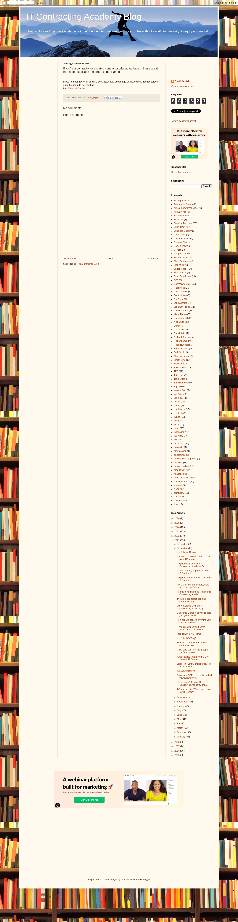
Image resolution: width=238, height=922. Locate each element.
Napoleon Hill (181, 318)
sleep (176, 489)
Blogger (146, 879)
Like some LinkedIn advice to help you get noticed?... (194, 614)
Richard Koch (181, 341)
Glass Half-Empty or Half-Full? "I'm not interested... (194, 665)
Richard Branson (182, 337)
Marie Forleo (180, 314)
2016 (177, 751)
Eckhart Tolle (180, 257)
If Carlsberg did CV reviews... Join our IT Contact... (194, 690)
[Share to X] (113, 98)
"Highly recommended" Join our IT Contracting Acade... (194, 593)
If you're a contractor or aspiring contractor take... (192, 644)
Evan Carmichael (182, 276)
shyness (178, 485)
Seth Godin (179, 352)
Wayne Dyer (180, 390)
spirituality (179, 493)
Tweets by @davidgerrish (184, 121)
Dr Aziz (177, 250)
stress (177, 496)
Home (112, 258)
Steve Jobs (179, 363)
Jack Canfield (181, 291)
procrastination (181, 466)
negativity (179, 447)
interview (178, 436)
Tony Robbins (181, 382)
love (176, 439)
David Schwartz (182, 238)
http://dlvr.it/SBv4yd (186, 670)
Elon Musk (179, 265)
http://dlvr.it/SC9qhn (74, 88)
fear (176, 420)
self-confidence (181, 481)
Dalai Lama (180, 234)
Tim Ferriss (179, 379)
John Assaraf (180, 303)
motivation (179, 443)
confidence (179, 409)
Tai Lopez (179, 375)
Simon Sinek (180, 360)
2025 (177, 523)
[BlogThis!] (109, 98)
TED (176, 371)
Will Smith (179, 394)
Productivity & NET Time (189, 634)
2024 (177, 527)
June (180, 715)
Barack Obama (181, 215)
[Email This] (106, 98)
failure (177, 417)
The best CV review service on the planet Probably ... (194, 558)
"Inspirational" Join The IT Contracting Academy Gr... (191, 565)
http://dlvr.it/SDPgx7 (186, 552)
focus (176, 424)
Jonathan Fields (182, 307)
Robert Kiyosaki (182, 345)
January (181, 736)
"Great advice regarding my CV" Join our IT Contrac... (193, 658)
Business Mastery (183, 231)
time (176, 504)
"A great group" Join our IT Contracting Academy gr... (191, 607)
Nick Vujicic (180, 322)
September (183, 701)
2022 (177, 536)
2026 (177, 518)
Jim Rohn (179, 299)
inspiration (179, 432)
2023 (177, 531)
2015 (177, 755)
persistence (180, 455)
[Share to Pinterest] (120, 98)
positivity (178, 462)
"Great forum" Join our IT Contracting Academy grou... (192, 683)
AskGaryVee (180, 212)
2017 (177, 746)
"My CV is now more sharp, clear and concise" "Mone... (193, 586)
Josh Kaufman (181, 310)
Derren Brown (181, 246)
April (179, 723)
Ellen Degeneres (182, 261)
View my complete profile (183, 86)
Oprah (177, 326)
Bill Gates (179, 219)
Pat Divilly (179, 329)
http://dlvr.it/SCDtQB (186, 638)
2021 (177, 540)
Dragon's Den (181, 253)
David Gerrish (182, 81)
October (181, 697)
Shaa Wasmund (182, 356)
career (177, 405)
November (182, 548)
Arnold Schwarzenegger (186, 208)
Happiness (179, 288)
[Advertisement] (111, 227)
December (182, 544)
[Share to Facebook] (116, 98)
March (180, 728)
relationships (180, 474)
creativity (178, 413)
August (181, 706)
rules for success (182, 477)
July (179, 710)
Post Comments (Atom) (88, 264)
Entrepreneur (180, 269)
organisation (180, 451)
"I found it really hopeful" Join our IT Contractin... (193, 572)
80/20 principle (181, 200)
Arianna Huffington (183, 204)
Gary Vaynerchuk (182, 284)
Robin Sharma (181, 348)
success (178, 500)
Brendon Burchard (183, 223)
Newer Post (70, 258)
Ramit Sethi (180, 333)
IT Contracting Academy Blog (84, 17)
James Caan (180, 295)
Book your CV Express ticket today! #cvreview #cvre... (194, 676)
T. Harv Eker (180, 367)
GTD (176, 280)
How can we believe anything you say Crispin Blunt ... (194, 621)
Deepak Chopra (182, 242)
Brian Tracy (179, 227)
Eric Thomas (180, 272)
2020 (177, 742)
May (179, 719)
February (182, 732)
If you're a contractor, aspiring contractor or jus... (191, 600)
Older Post (153, 258)
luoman (125, 879)
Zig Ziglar (178, 398)
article (177, 401)
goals (176, 428)
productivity (179, 470)
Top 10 (177, 386)
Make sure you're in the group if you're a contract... (192, 651)
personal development (185, 458)
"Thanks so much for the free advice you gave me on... (191, 628)
